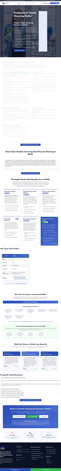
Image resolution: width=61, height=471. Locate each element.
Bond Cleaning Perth (35, 451)
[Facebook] (17, 460)
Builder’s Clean (34, 459)
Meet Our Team (49, 462)
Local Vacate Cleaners (51, 449)
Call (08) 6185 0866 (15, 469)
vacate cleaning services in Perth (27, 321)
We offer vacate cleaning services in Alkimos (8, 311)
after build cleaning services (32, 31)
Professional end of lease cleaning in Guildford (30, 311)
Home (19, 3)
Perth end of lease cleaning (23, 41)
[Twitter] (19, 460)
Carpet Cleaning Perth (35, 455)
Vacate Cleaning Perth (35, 449)
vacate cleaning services (24, 38)
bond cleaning (20, 30)
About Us (27, 3)
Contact (33, 3)
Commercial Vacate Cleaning (37, 457)
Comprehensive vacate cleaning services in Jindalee (19, 317)
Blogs (48, 458)
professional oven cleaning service (12, 195)
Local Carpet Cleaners (51, 453)
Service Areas (19, 19)
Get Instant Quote (54, 3)
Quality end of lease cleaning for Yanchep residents (8, 317)
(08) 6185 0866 (30, 437)
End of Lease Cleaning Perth (36, 453)
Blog (30, 3)
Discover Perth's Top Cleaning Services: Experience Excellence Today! (6, 454)
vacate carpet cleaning (29, 196)
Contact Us (44, 416)
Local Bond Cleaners (51, 451)
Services (22, 3)
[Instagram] (21, 460)
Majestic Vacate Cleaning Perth (21, 27)
